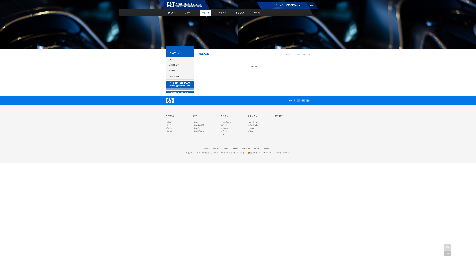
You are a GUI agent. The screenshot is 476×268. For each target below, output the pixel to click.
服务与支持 (240, 13)
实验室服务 (252, 128)
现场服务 (251, 131)
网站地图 (266, 148)
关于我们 (188, 13)
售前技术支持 (252, 122)
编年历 (168, 125)
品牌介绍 (169, 128)
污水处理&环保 (226, 122)
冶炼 (222, 134)
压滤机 (196, 122)
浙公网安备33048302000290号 (260, 153)
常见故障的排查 (253, 125)
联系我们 (257, 13)
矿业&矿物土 (225, 128)
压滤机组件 (297, 54)
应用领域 (222, 13)
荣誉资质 (169, 131)
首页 (283, 54)
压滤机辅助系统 (199, 125)
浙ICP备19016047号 (237, 153)
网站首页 (171, 13)
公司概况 (169, 122)
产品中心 (205, 13)
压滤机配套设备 (199, 131)
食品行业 (224, 131)
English (312, 4)
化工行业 (224, 125)
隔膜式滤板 (204, 54)
